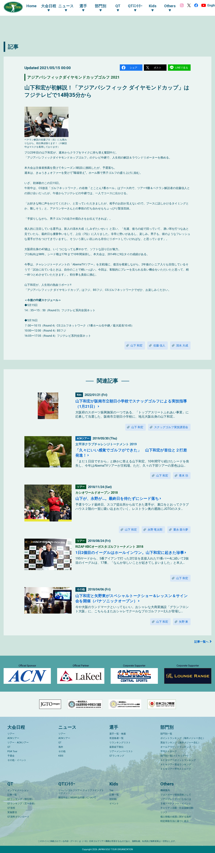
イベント (114, 803)
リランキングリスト (120, 742)
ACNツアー (13, 738)
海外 (60, 747)
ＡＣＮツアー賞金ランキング (175, 764)
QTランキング (116, 755)
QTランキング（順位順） (20, 799)
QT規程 (11, 807)
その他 (61, 751)
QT (8, 747)
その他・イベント (16, 760)
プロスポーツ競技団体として (175, 794)
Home (31, 6)
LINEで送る (181, 67)
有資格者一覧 (116, 738)
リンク (163, 812)
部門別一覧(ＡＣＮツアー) (174, 755)
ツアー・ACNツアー (18, 742)
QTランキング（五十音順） (21, 803)
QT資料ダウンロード (18, 816)
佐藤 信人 (159, 345)
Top (111, 790)
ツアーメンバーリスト (121, 751)
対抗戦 (112, 799)
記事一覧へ (201, 641)
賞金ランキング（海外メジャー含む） (180, 742)
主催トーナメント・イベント (175, 803)
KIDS (60, 755)
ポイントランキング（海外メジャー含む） (182, 738)
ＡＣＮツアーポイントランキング (178, 760)
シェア (133, 67)
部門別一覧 (166, 733)
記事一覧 (12, 794)
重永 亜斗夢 (180, 529)
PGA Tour (12, 751)
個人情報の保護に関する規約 (175, 816)
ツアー (10, 733)
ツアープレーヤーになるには (175, 799)
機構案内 (165, 790)
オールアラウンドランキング (175, 747)
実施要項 (12, 812)
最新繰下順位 (116, 747)
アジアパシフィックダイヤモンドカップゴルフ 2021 (73, 77)
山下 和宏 (136, 345)
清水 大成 (182, 345)
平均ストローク (168, 751)
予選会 (10, 755)
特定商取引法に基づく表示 (174, 821)
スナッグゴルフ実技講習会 (171, 427)
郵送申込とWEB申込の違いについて (77, 797)
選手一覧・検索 (117, 733)
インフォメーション (18, 790)
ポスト (157, 67)
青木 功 (183, 475)
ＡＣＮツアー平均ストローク (175, 769)
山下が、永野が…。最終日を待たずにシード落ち (117, 498)
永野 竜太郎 (155, 529)
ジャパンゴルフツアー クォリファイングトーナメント (81, 792)
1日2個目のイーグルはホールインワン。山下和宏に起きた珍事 (129, 552)
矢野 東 (183, 621)
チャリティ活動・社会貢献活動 (176, 807)
